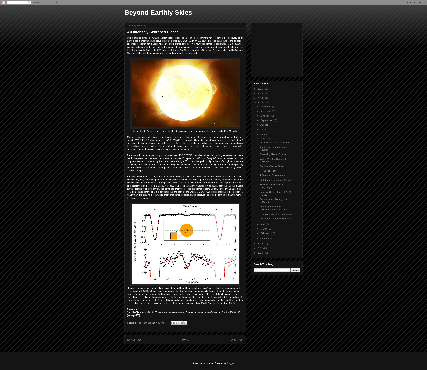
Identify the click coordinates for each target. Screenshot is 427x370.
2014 (261, 98)
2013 (261, 102)
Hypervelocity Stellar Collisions (276, 214)
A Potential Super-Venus (272, 175)
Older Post (237, 339)
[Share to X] (178, 323)
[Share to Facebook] (182, 323)
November (266, 111)
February (265, 233)
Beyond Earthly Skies (158, 12)
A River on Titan (268, 170)
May (263, 138)
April (263, 224)
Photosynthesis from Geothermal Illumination (273, 208)
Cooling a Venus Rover (272, 166)
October (265, 115)
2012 (261, 243)
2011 (260, 248)
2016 (261, 88)
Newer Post (134, 339)
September (266, 120)
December (266, 106)
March (264, 228)
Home (185, 339)
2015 (261, 93)
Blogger (230, 363)
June (263, 134)
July (262, 129)
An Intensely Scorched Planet (275, 180)
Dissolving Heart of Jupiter (273, 154)
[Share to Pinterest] (185, 323)
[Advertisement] (279, 49)
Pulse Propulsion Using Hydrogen (272, 186)
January (265, 238)
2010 (261, 252)
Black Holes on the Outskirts (274, 142)
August (264, 124)
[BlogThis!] (175, 323)
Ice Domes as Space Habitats (275, 218)
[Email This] (172, 323)
